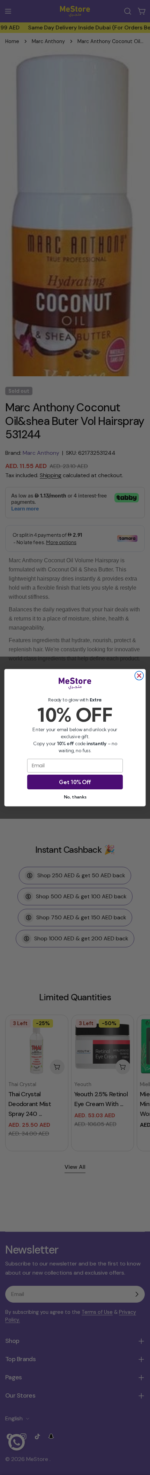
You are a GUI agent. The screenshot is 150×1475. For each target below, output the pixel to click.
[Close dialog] (139, 675)
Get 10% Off (75, 781)
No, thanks (75, 797)
